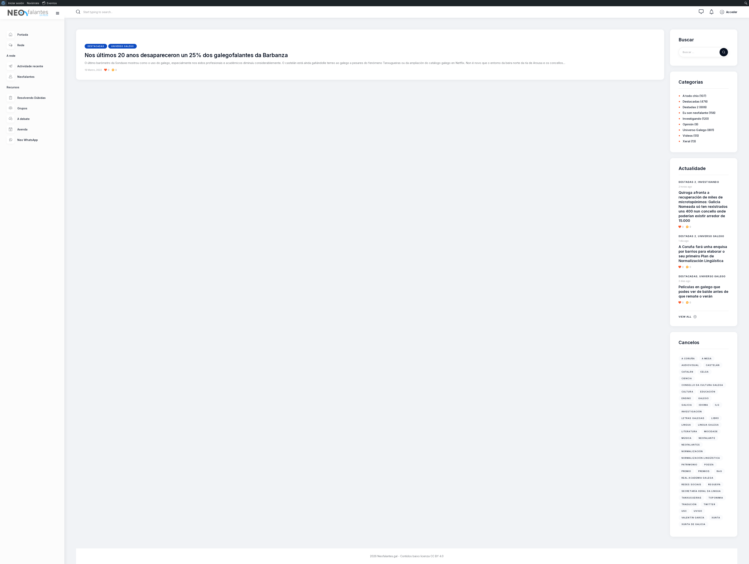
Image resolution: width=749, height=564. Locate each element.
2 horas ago (685, 186)
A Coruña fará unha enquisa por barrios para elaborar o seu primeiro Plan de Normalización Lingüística (703, 254)
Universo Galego (122, 46)
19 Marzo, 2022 (93, 69)
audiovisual (690, 365)
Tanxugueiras (691, 497)
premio (686, 471)
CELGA (704, 371)
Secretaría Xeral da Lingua (701, 491)
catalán (687, 371)
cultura (687, 391)
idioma (703, 405)
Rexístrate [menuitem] (33, 3)
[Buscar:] (704, 52)
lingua (686, 424)
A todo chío (691, 96)
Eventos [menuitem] (52, 3)
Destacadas (96, 46)
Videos (688, 135)
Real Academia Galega (697, 477)
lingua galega (708, 424)
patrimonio (689, 464)
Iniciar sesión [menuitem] (16, 3)
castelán (713, 365)
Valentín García (693, 517)
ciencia (687, 378)
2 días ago (684, 281)
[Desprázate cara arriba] (743, 553)
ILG (717, 405)
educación (707, 391)
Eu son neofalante (695, 113)
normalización (692, 451)
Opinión (688, 124)
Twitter (709, 504)
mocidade (711, 431)
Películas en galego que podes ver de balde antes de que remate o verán (703, 291)
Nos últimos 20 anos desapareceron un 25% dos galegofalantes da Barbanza (186, 55)
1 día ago (684, 240)
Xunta (716, 517)
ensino (686, 398)
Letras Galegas (693, 418)
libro (715, 418)
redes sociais (691, 484)
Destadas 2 (690, 107)
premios (704, 471)
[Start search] (78, 12)
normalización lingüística (701, 458)
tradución (689, 504)
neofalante (707, 438)
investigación (692, 411)
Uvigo (698, 511)
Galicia (687, 405)
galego (703, 398)
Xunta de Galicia (694, 524)
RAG (719, 471)
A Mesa (707, 358)
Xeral (686, 141)
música (687, 438)
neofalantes (691, 444)
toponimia (715, 497)
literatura (689, 431)
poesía (709, 464)
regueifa (714, 484)
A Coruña (688, 358)
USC (684, 511)
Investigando (692, 118)
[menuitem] (3, 3)
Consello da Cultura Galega (702, 385)
